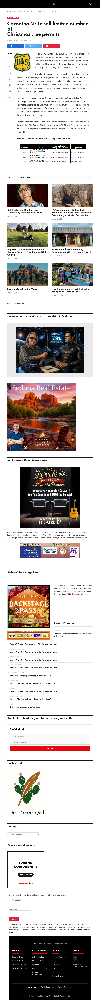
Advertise (56, 965)
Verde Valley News (19, 961)
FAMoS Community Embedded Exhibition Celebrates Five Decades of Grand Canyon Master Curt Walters (72, 213)
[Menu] (10, 4)
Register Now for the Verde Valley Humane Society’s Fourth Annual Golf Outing (27, 252)
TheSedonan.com (47, 987)
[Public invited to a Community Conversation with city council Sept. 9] (72, 235)
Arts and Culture (38, 957)
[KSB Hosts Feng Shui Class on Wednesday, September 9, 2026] (27, 195)
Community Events (39, 968)
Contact (55, 972)
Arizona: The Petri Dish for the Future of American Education (34, 683)
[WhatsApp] (9, 97)
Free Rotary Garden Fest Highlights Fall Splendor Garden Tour (70, 290)
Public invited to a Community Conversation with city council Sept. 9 (71, 251)
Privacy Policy (48, 996)
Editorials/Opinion (19, 965)
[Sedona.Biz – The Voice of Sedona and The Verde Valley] (50, 4)
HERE (74, 594)
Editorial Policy (58, 976)
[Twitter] (9, 66)
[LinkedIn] (9, 72)
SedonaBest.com (64, 987)
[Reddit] (9, 91)
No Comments (28, 40)
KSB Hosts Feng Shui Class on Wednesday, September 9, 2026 (24, 211)
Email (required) (15, 900)
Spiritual (35, 965)
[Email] (9, 85)
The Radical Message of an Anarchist (25, 707)
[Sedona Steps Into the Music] (27, 274)
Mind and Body (38, 961)
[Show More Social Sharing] (62, 46)
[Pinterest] (9, 79)
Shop (54, 961)
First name (13, 909)
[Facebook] (9, 60)
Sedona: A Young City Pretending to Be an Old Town (30, 676)
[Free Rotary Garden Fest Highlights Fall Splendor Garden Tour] (72, 274)
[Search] (90, 4)
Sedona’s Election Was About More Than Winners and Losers (73, 635)
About (54, 968)
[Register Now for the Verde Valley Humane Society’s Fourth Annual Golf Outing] (27, 235)
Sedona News (13, 18)
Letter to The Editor (19, 968)
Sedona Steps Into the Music (22, 289)
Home (9, 11)
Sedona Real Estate (60, 957)
